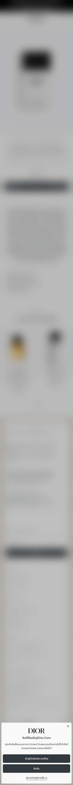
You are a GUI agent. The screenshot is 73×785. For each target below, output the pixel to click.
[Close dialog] (68, 726)
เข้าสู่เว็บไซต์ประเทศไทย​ (36, 758)
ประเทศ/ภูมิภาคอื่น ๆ (36, 777)
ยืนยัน (36, 768)
